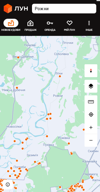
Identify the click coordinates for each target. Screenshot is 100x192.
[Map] (50, 114)
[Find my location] (91, 114)
